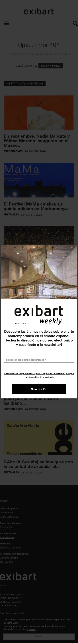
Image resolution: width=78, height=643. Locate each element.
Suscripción (39, 389)
